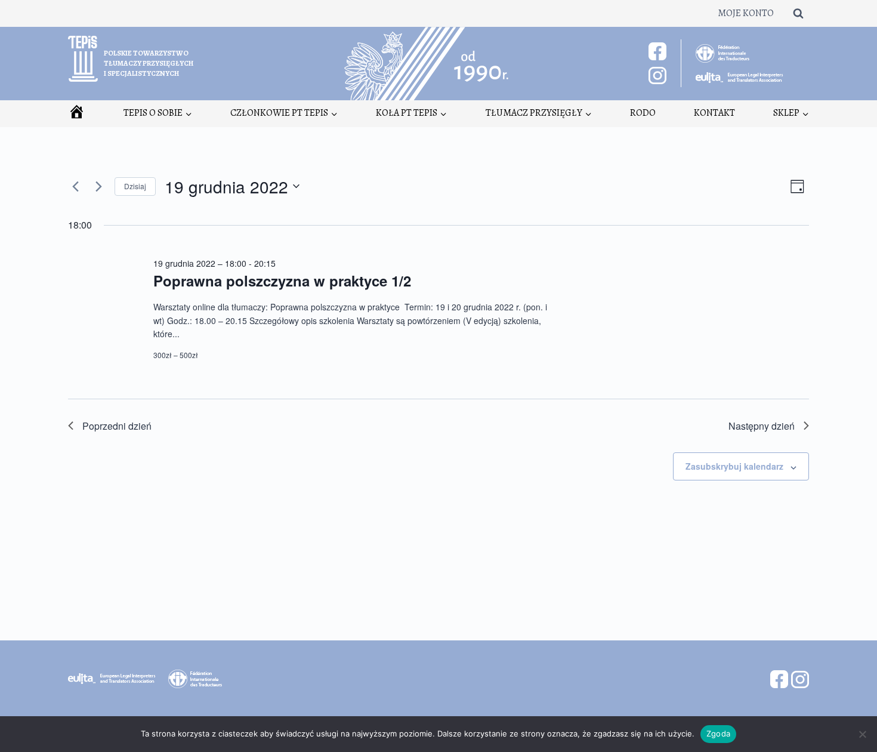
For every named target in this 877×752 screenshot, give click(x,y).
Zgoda (718, 733)
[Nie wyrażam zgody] (862, 734)
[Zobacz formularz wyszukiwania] (798, 13)
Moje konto (746, 13)
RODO (643, 112)
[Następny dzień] (98, 186)
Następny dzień (761, 426)
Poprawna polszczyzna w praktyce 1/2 (282, 280)
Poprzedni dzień (117, 426)
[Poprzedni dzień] (75, 186)
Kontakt (714, 112)
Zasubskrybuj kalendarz (734, 466)
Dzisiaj (135, 186)
